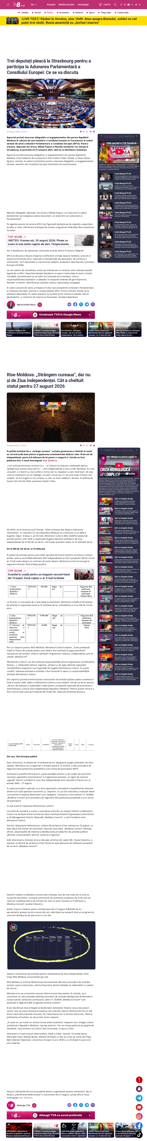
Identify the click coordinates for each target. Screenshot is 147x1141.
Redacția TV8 (23, 1105)
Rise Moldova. (26, 1097)
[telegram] (90, 131)
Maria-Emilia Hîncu (26, 305)
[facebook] (83, 131)
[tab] (111, 137)
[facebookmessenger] (81, 131)
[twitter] (87, 131)
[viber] (94, 131)
